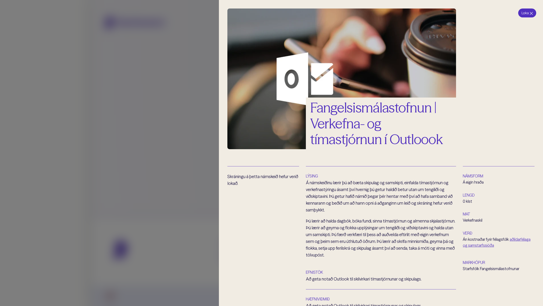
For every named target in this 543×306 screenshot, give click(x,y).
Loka (525, 13)
